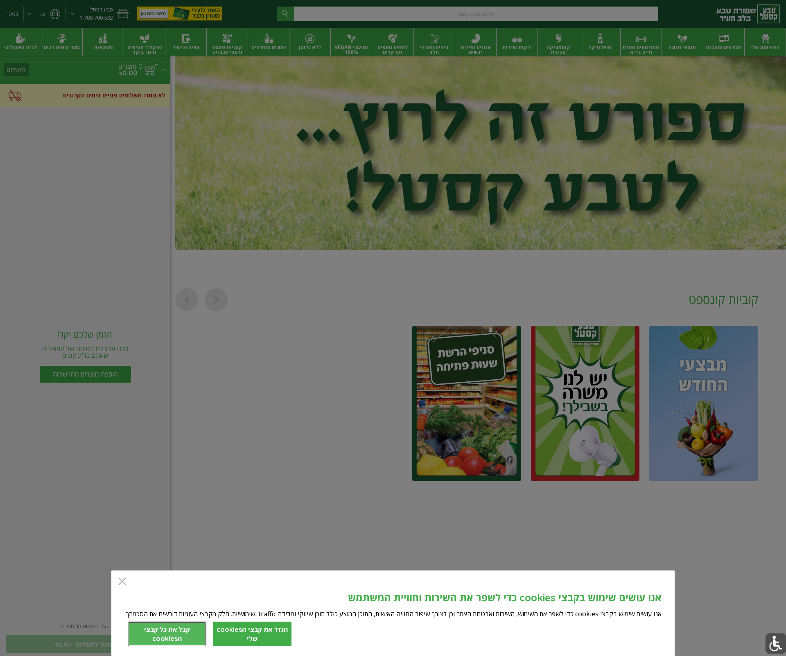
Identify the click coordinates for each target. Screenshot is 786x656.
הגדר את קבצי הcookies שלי (252, 633)
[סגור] (122, 582)
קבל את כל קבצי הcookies (167, 633)
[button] (775, 643)
